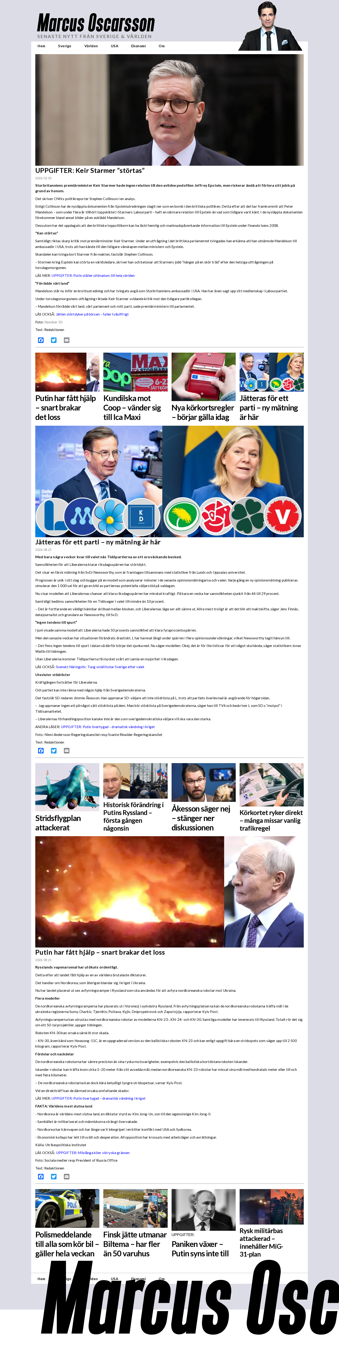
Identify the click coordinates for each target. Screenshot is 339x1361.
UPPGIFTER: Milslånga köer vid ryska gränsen (93, 1153)
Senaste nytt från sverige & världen (94, 36)
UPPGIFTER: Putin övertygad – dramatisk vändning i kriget (108, 727)
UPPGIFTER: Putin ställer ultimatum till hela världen (93, 275)
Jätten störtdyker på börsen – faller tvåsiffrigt (93, 314)
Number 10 (53, 322)
